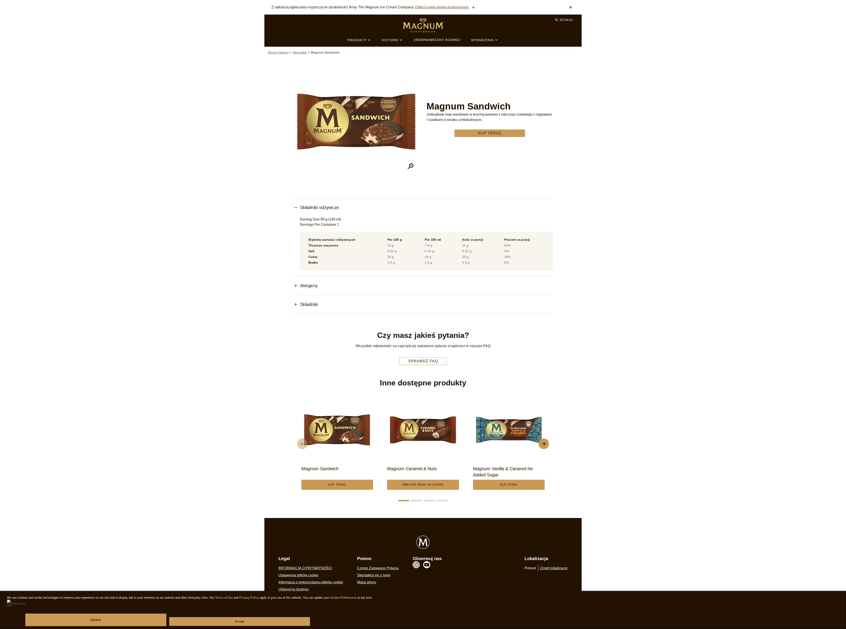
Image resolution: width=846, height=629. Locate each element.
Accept (239, 621)
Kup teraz (489, 133)
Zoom (410, 166)
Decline (96, 620)
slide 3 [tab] (429, 500)
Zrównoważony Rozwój (437, 40)
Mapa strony (366, 582)
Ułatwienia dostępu (293, 589)
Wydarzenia (482, 40)
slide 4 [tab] (442, 500)
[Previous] (302, 443)
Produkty (357, 40)
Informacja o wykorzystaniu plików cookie (310, 582)
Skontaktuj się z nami (373, 575)
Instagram (416, 564)
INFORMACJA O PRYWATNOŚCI (305, 568)
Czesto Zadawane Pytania (378, 568)
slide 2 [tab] (416, 500)
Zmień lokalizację (554, 568)
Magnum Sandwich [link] (325, 52)
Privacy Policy (249, 597)
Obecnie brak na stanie (423, 484)
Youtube (426, 564)
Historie (390, 40)
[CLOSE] (571, 7)
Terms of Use (224, 597)
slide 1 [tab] (403, 500)
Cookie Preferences (343, 597)
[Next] (543, 443)
